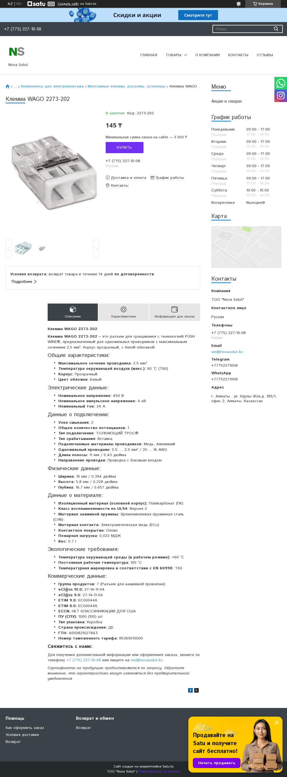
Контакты (238, 55)
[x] (196, 691)
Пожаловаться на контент (159, 771)
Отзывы (265, 55)
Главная (148, 55)
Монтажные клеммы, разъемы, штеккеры (126, 86)
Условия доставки (22, 735)
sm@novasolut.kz (227, 351)
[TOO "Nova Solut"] (16, 51)
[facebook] (190, 691)
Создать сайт (68, 4)
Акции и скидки (226, 101)
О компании (207, 55)
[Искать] (276, 28)
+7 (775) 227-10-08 (83, 660)
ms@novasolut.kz (147, 660)
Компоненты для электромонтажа (52, 86)
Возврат (13, 742)
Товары (173, 55)
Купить (124, 147)
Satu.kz (168, 766)
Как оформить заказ (25, 728)
